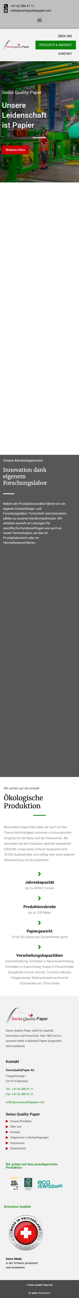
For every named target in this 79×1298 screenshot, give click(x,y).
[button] (39, 20)
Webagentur (44, 1293)
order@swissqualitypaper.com (25, 1102)
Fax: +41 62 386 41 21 (19, 1094)
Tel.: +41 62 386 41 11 (20, 1089)
